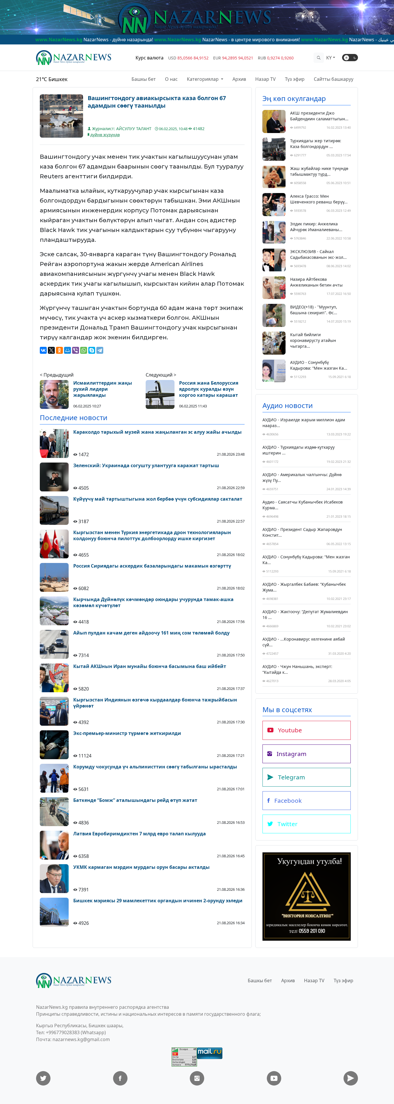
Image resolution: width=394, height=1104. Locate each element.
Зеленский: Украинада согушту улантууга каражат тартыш (146, 466)
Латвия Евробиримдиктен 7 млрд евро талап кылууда (139, 834)
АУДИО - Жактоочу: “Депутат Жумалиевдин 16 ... (305, 614)
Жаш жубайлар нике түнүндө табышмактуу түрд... (319, 171)
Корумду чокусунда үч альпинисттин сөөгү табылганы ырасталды (155, 767)
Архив (239, 79)
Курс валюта (150, 58)
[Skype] (91, 350)
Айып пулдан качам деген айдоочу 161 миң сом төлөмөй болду (151, 633)
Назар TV (265, 79)
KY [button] (329, 58)
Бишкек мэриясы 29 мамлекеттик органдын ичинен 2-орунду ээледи (158, 901)
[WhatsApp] (83, 350)
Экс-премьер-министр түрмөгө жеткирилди (127, 733)
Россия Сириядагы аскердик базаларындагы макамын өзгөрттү (152, 566)
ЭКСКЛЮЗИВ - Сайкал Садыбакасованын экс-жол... (318, 254)
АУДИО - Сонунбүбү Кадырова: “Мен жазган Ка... (318, 365)
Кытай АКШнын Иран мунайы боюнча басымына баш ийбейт (149, 666)
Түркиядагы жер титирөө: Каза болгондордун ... (315, 143)
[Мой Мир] (67, 350)
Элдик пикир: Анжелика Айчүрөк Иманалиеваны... (316, 226)
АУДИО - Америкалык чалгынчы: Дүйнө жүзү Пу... (302, 477)
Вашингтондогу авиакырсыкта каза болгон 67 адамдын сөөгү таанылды (157, 101)
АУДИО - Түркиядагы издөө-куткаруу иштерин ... (298, 450)
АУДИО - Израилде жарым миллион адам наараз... (303, 422)
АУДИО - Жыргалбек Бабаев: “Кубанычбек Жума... (304, 587)
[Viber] (75, 350)
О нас (171, 79)
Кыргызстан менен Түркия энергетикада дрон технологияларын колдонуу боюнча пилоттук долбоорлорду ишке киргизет (152, 535)
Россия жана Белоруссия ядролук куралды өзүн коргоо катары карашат (208, 389)
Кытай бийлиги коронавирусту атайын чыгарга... (313, 340)
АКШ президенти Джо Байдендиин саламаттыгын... (319, 115)
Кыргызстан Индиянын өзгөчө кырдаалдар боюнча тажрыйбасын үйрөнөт (155, 703)
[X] (51, 350)
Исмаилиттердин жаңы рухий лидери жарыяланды (102, 389)
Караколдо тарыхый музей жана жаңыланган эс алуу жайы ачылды (157, 432)
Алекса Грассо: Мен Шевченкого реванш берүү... (319, 199)
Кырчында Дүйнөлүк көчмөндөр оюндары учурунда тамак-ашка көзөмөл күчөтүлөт (153, 602)
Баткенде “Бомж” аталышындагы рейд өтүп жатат (135, 800)
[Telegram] (99, 350)
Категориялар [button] (203, 79)
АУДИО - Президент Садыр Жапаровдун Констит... (302, 532)
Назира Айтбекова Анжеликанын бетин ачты (316, 282)
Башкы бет (144, 79)
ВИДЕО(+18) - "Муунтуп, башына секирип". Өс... (313, 309)
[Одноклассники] (59, 350)
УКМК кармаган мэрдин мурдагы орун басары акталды (141, 867)
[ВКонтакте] (43, 350)
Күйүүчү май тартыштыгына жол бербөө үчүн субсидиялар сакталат (157, 499)
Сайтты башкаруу (333, 79)
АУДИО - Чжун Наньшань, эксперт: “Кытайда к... (297, 669)
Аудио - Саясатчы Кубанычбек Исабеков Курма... (302, 504)
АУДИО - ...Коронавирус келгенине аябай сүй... (303, 642)
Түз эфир (295, 79)
